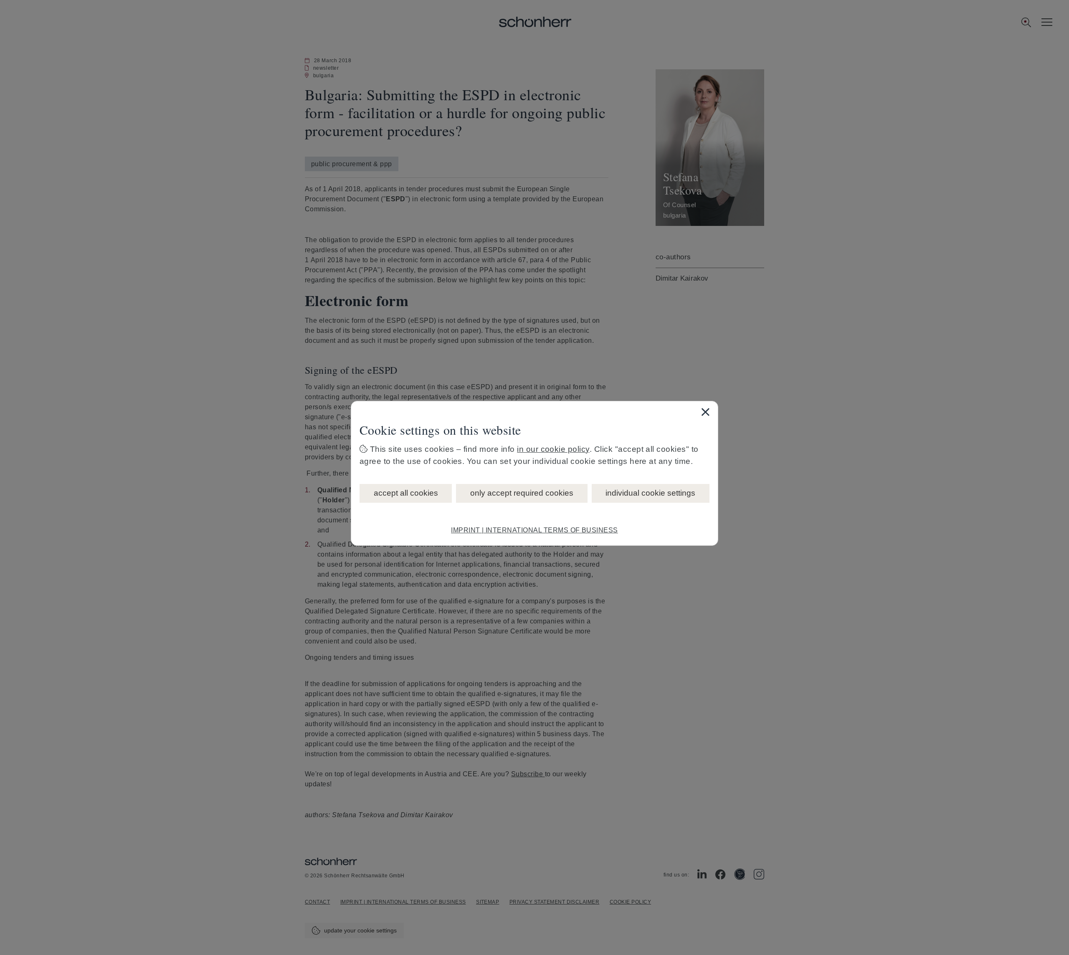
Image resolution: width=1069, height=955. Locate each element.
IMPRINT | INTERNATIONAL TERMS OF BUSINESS (534, 530)
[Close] (705, 411)
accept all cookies (406, 493)
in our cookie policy (553, 449)
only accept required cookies (521, 493)
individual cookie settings (650, 493)
